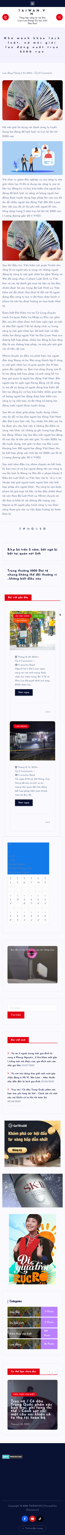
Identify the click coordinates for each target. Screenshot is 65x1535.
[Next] (55, 1371)
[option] (33, 1405)
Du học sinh (22, 616)
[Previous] (49, 1371)
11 (45, 1311)
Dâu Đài (38, 616)
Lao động (7, 73)
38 (45, 1344)
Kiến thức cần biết (21, 1334)
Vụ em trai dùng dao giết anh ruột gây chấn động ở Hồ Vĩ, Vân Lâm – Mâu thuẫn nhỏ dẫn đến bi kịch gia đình (31, 1077)
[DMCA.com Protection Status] (12, 1456)
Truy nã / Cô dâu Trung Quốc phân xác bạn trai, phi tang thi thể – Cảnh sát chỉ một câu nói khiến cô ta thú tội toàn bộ (32, 1094)
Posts (50, 1311)
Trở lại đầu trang (34, 1528)
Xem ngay (24, 692)
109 (46, 1331)
